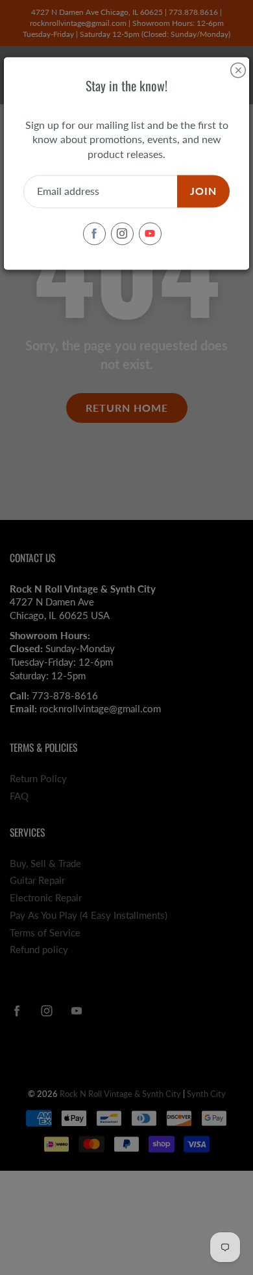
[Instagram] (122, 233)
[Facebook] (94, 233)
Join (203, 191)
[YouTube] (150, 233)
